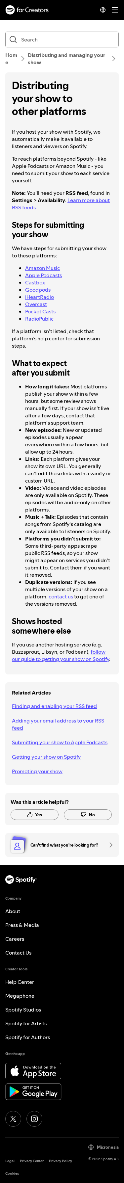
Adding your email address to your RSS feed (58, 724)
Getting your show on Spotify (46, 756)
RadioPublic (39, 318)
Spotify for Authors (27, 1037)
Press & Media (22, 925)
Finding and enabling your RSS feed (54, 706)
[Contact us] (108, 845)
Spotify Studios (23, 1009)
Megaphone (19, 995)
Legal (10, 1161)
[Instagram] (34, 1119)
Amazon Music (42, 268)
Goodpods (38, 289)
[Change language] (102, 10)
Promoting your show (37, 771)
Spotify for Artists (26, 1023)
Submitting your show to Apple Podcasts (59, 742)
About (12, 911)
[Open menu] (115, 10)
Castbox (35, 282)
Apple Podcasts (43, 275)
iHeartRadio (39, 297)
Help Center (19, 982)
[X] (13, 1119)
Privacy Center (32, 1161)
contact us (61, 596)
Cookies (12, 1173)
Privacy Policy (60, 1161)
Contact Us (18, 952)
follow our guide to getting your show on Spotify (60, 655)
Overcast (36, 304)
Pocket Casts (40, 311)
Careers (14, 938)
